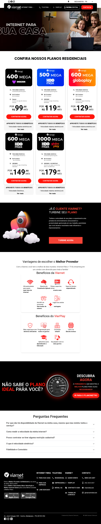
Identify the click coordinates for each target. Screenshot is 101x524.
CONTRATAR (87, 7)
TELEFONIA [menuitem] (45, 7)
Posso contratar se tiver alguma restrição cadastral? (30, 437)
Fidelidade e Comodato (16, 449)
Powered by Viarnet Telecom (70, 515)
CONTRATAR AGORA (18, 117)
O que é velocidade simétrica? (20, 443)
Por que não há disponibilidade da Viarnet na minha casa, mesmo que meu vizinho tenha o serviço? (46, 424)
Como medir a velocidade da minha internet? (26, 431)
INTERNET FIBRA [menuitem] (26, 7)
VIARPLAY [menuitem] (59, 7)
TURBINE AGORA (65, 240)
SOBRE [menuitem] (69, 7)
